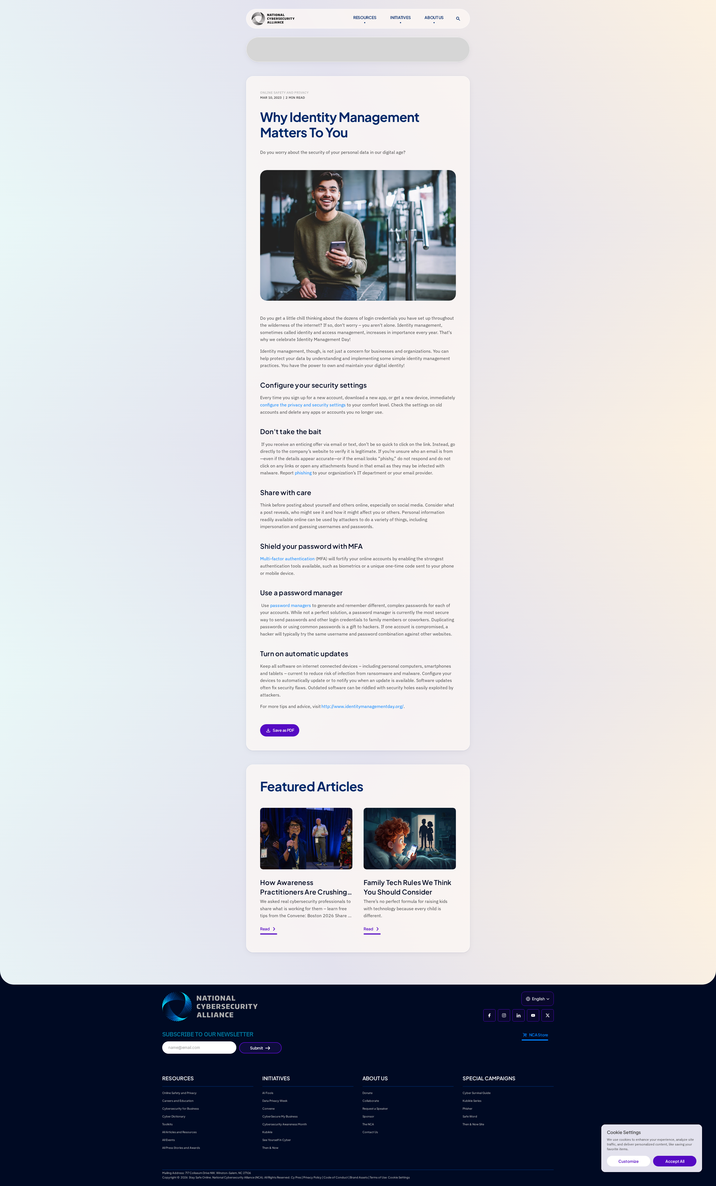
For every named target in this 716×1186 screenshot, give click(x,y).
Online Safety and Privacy (179, 1093)
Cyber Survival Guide (477, 1093)
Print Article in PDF (279, 734)
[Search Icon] (458, 19)
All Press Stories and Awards (181, 1147)
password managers (290, 605)
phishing (303, 473)
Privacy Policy (312, 1177)
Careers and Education (178, 1100)
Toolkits (167, 1124)
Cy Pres (296, 1177)
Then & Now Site (473, 1124)
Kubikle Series (472, 1100)
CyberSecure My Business (280, 1116)
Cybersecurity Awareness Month (284, 1124)
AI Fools (267, 1093)
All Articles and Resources (179, 1132)
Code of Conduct (336, 1177)
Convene (268, 1108)
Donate (367, 1093)
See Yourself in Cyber (276, 1140)
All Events (168, 1140)
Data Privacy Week (275, 1100)
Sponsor (368, 1116)
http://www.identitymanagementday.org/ (362, 706)
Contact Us (370, 1132)
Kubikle (267, 1132)
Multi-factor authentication (287, 558)
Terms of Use (378, 1177)
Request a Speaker (375, 1108)
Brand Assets (359, 1177)
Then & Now (270, 1147)
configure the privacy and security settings (303, 405)
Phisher (467, 1108)
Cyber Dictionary (173, 1116)
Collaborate (370, 1100)
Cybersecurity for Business (180, 1108)
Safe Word (470, 1116)
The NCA (368, 1124)
